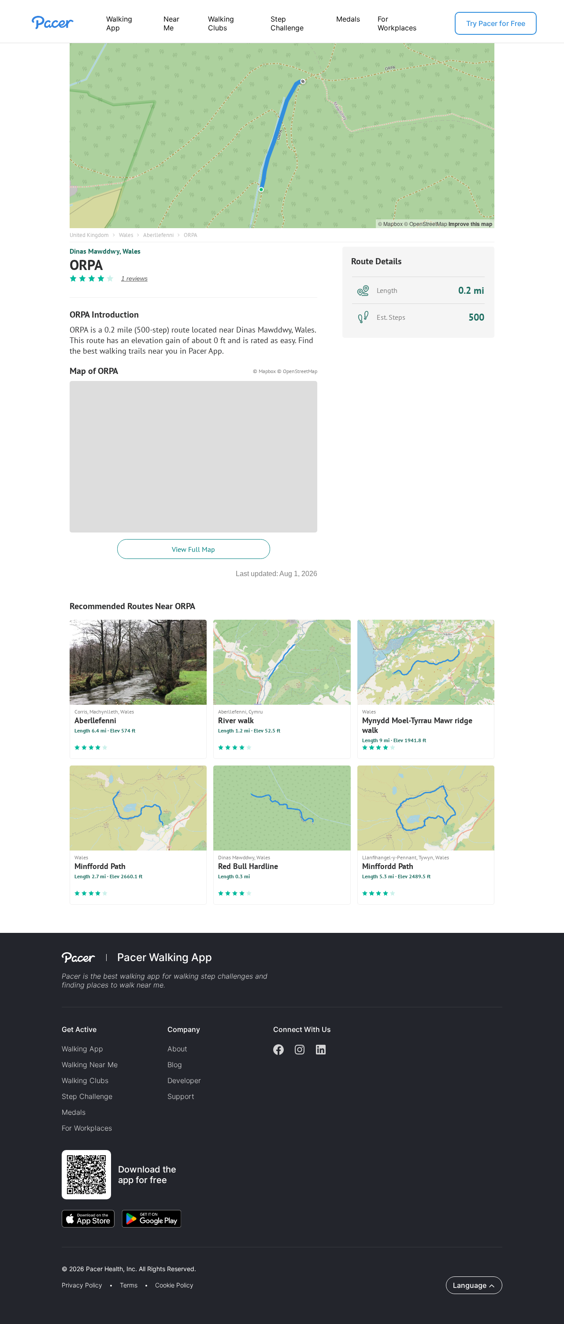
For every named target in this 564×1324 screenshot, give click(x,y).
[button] (154, 1258)
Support (180, 1096)
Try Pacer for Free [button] (495, 23)
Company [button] (183, 1029)
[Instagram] (299, 1050)
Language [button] (469, 1285)
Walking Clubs (221, 23)
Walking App (119, 23)
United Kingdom (89, 235)
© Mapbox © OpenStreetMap (285, 371)
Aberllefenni (158, 235)
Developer (184, 1080)
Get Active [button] (79, 1029)
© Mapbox (391, 223)
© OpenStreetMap (426, 223)
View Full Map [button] (193, 549)
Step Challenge (287, 23)
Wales (126, 235)
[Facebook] (278, 1050)
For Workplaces (397, 23)
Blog (174, 1064)
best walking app (132, 976)
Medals (348, 19)
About (177, 1048)
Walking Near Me (90, 1064)
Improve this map (470, 224)
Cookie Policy (174, 1285)
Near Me (171, 23)
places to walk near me (125, 984)
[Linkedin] (320, 1050)
